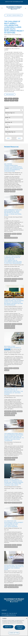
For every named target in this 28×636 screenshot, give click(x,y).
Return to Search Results (14, 15)
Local (17, 100)
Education (19, 324)
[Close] (26, 618)
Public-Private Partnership (9, 415)
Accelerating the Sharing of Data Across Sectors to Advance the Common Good (14, 567)
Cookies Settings (14, 632)
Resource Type (9, 112)
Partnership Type (9, 132)
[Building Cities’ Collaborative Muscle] (14, 344)
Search (7, 108)
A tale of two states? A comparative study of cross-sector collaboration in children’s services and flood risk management (13, 259)
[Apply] (21, 110)
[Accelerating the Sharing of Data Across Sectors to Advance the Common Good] (14, 563)
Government (15, 98)
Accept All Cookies (20, 627)
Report (6, 585)
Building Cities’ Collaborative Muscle (12, 347)
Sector (6, 117)
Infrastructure (7, 413)
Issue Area (7, 122)
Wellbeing (12, 100)
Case (6, 98)
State (9, 502)
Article (6, 368)
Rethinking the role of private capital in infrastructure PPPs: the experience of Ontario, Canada (13, 391)
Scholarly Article (8, 189)
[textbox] (14, 114)
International (12, 191)
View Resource (10, 94)
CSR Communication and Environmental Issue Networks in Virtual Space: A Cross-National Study (13, 212)
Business (10, 98)
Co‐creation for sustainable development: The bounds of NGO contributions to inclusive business (13, 523)
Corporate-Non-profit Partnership (11, 237)
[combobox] (14, 115)
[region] (14, 626)
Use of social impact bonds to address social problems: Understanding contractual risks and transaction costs (13, 482)
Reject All (8, 626)
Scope (6, 127)
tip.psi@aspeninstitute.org (10, 615)
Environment (7, 280)
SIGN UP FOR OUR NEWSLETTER (14, 1)
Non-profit (7, 100)
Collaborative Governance (10, 459)
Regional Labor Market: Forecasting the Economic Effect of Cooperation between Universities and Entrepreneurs (14, 302)
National (20, 585)
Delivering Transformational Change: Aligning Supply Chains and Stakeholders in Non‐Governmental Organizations (13, 167)
